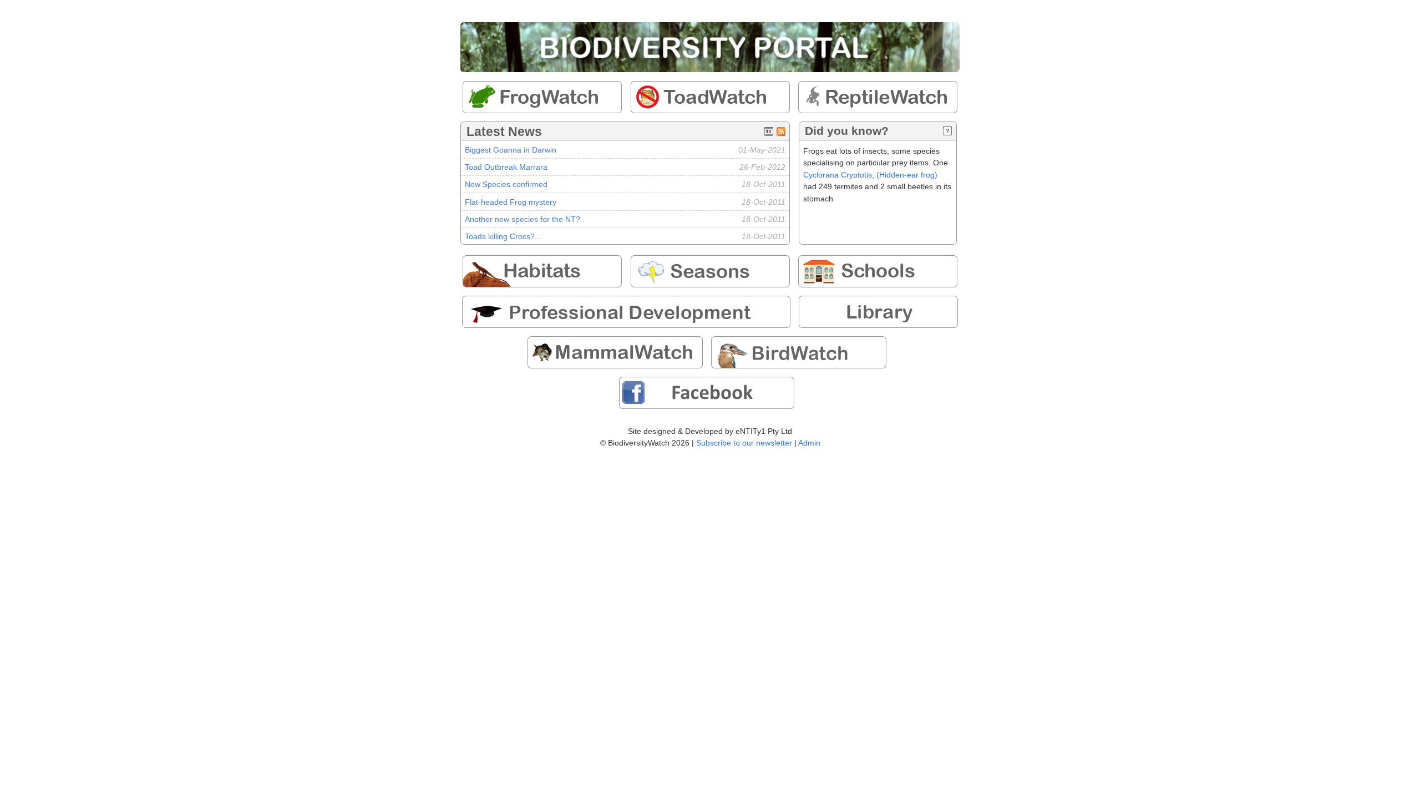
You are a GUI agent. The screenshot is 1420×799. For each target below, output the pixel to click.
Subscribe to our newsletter (744, 442)
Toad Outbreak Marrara (506, 167)
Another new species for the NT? (522, 219)
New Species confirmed (506, 184)
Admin (809, 442)
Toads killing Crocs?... (503, 236)
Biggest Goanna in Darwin (510, 149)
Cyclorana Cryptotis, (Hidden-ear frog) (870, 174)
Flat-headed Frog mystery (510, 202)
